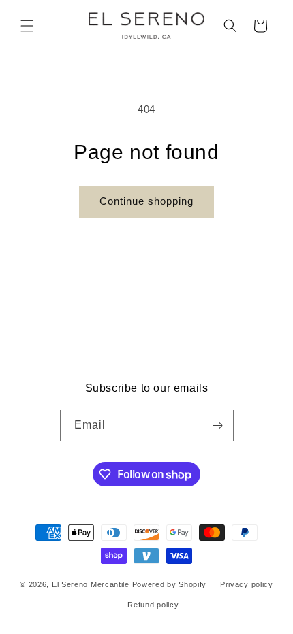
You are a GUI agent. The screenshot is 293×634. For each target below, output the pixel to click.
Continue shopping (146, 201)
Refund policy (153, 605)
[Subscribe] (218, 425)
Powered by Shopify (169, 584)
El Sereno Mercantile (90, 584)
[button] (27, 26)
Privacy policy (246, 584)
